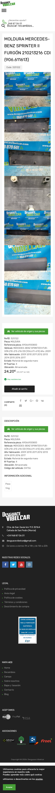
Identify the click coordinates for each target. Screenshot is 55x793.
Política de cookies (13, 597)
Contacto (9, 690)
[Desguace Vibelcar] (15, 4)
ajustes (39, 779)
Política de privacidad (14, 589)
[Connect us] (5, 564)
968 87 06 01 (15, 23)
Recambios (9, 672)
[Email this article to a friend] (20, 406)
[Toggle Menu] (4, 11)
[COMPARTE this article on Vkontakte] (42, 401)
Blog (6, 694)
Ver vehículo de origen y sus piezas (28, 331)
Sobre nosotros (11, 681)
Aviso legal (9, 593)
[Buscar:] (23, 26)
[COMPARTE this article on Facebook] (20, 401)
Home (7, 668)
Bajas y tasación (12, 685)
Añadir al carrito (19, 389)
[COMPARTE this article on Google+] (31, 401)
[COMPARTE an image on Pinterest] (36, 401)
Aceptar (9, 787)
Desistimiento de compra (16, 606)
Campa (7, 676)
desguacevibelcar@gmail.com (21, 541)
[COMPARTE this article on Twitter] (26, 401)
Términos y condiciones (15, 602)
